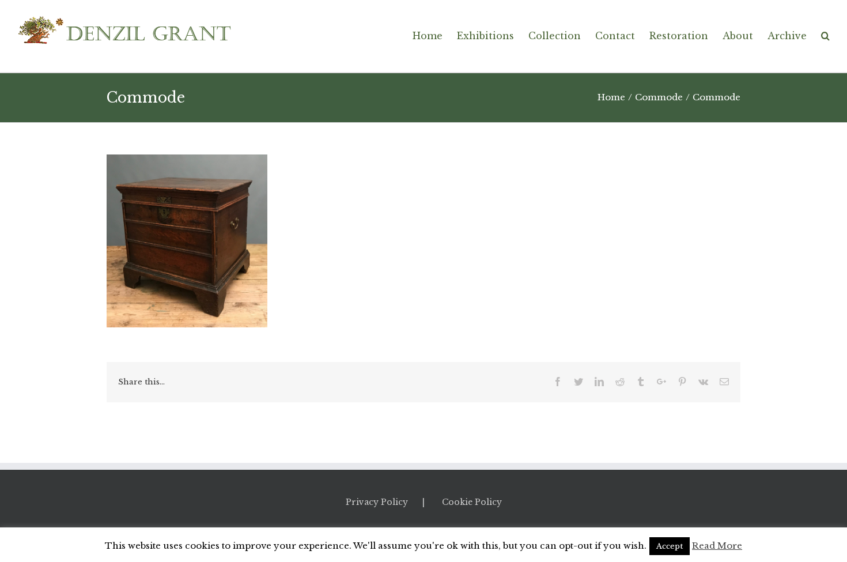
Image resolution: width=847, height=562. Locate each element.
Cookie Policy (472, 502)
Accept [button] (669, 546)
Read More (717, 545)
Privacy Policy (377, 502)
